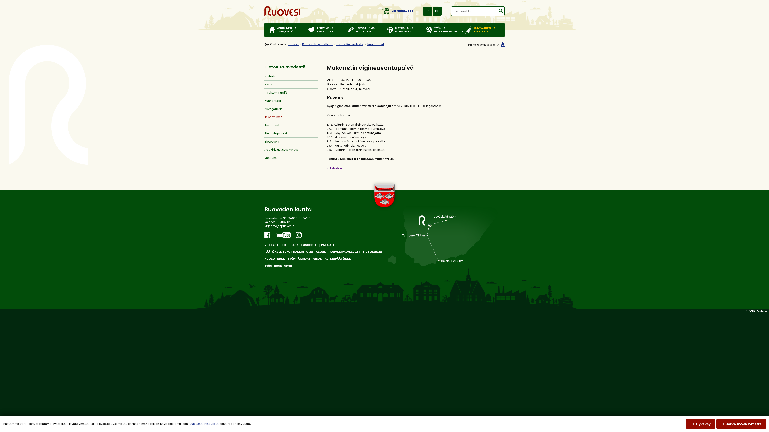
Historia (270, 76)
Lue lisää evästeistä (204, 424)
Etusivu (293, 44)
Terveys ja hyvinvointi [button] (325, 29)
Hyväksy (700, 424)
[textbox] (474, 11)
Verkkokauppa (402, 11)
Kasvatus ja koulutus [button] (365, 29)
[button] (500, 11)
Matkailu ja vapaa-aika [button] (404, 29)
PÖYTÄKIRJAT (300, 259)
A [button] (498, 45)
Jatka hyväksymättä (741, 424)
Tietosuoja (271, 141)
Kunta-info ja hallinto (317, 44)
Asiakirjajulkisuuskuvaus (281, 149)
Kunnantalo (272, 101)
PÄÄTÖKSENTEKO (277, 252)
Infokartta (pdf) (275, 92)
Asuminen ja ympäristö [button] (286, 29)
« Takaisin (334, 168)
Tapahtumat (375, 44)
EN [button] (427, 11)
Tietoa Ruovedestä (349, 44)
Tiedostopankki (275, 133)
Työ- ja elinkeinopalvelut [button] (447, 29)
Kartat (269, 84)
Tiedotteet (271, 125)
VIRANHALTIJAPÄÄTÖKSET (333, 259)
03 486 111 (283, 222)
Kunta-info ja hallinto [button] (484, 29)
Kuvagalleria (273, 109)
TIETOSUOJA (372, 252)
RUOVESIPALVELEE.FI (344, 252)
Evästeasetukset (279, 265)
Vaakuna (270, 158)
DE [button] (437, 11)
